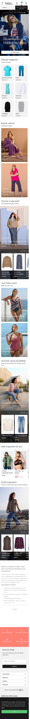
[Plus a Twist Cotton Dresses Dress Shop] (14, 145)
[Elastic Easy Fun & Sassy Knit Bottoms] (14, 180)
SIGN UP (14, 666)
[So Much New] (15, 35)
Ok (14, 711)
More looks (23, 250)
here (3, 708)
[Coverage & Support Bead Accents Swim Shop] (14, 340)
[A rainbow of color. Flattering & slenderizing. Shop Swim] (14, 304)
